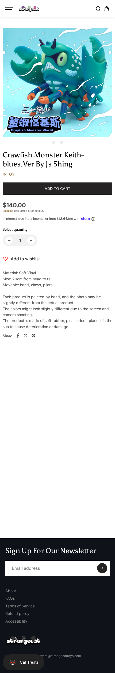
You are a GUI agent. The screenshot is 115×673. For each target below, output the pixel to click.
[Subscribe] (102, 568)
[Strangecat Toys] (29, 9)
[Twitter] (25, 335)
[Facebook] (18, 335)
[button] (106, 9)
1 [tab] (53, 142)
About (10, 590)
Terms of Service (20, 606)
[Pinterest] (33, 335)
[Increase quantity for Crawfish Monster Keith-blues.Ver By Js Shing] (31, 240)
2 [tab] (61, 142)
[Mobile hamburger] (10, 9)
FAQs (10, 598)
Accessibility (16, 621)
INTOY (9, 174)
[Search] (98, 9)
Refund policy (17, 613)
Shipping (8, 210)
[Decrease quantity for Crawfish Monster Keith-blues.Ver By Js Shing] (9, 240)
